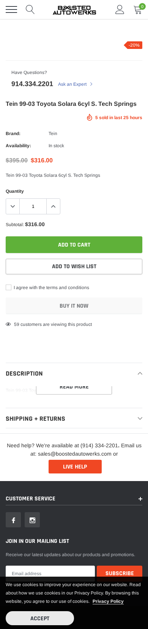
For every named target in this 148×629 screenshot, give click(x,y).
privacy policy (108, 601)
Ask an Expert (73, 84)
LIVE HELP (75, 467)
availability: (18, 145)
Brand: (13, 133)
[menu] (11, 9)
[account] (119, 9)
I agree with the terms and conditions (51, 287)
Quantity (15, 191)
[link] (13, 519)
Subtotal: (15, 224)
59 (16, 324)
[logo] (74, 9)
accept (39, 619)
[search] (30, 9)
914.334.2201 (32, 84)
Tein (53, 133)
